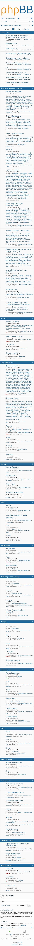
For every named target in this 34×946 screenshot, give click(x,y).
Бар (24, 832)
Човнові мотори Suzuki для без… (25, 743)
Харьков (19, 429)
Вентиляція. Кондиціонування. (20, 173)
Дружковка (9, 382)
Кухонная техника (22, 235)
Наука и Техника (11, 698)
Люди (8, 437)
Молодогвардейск (22, 407)
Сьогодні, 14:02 (27, 84)
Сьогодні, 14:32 (27, 69)
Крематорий (10, 885)
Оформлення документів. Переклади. (20, 156)
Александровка (24, 388)
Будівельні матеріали (13, 170)
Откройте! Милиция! (13, 854)
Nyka (7, 422)
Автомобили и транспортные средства (16, 271)
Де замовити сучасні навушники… (25, 244)
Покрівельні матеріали (16, 179)
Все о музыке (20, 638)
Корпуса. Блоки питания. (23, 211)
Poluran (7, 572)
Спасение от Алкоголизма (23, 265)
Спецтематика (6, 670)
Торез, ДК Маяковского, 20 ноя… (25, 479)
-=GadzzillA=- (9, 480)
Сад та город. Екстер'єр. (23, 192)
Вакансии (15, 307)
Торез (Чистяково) (23, 370)
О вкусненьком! (11, 822)
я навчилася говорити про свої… (25, 766)
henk (7, 814)
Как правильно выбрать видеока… (25, 585)
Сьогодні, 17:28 (25, 45)
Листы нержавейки (21, 198)
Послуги (9, 149)
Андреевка (20, 390)
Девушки (19, 676)
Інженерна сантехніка (12, 177)
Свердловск (21, 404)
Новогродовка (24, 385)
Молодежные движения (14, 492)
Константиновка (24, 378)
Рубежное (23, 403)
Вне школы (15, 508)
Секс (7, 771)
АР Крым (18, 430)
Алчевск (17, 403)
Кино (7, 625)
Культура (4, 622)
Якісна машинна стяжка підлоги (25, 711)
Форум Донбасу (10, 18)
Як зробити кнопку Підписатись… (25, 693)
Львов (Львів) (26, 429)
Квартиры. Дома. (17, 292)
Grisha (7, 596)
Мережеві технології (17, 593)
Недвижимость (11, 289)
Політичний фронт (12, 322)
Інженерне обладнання (26, 176)
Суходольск (10, 410)
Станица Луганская (25, 410)
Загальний (4, 318)
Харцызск (25, 373)
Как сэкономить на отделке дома (17, 82)
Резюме (21, 307)
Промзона (9, 454)
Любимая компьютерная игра (24, 605)
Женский (9, 817)
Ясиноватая (29, 379)
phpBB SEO (20, 942)
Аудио (8, 681)
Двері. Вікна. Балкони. (17, 174)
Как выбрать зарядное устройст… (25, 812)
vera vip (7, 245)
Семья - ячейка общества (15, 792)
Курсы (26, 307)
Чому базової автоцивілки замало (17, 63)
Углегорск (17, 385)
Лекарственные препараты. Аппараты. (21, 256)
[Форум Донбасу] (17, 8)
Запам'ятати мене (21, 905)
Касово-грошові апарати (24, 140)
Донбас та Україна (7, 363)
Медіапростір (5, 545)
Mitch (7, 678)
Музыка (8, 635)
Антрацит (14, 407)
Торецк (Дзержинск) (18, 382)
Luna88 (7, 166)
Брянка (14, 404)
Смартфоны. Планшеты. (26, 220)
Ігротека (9, 600)
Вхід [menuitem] (28, 18)
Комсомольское (15, 388)
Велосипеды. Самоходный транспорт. (20, 279)
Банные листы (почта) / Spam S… (25, 871)
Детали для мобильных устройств (25, 225)
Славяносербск (25, 417)
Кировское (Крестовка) (18, 379)
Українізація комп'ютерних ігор (19, 603)
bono (7, 713)
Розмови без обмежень (14, 784)
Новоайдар (16, 419)
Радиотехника (15, 751)
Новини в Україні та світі (15, 336)
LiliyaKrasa (8, 736)
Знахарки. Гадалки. (17, 254)
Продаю (15, 96)
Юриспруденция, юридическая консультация (17, 844)
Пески (26, 390)
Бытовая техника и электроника (17, 230)
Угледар (9, 378)
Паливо (18, 125)
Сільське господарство (22, 126)
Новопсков (17, 417)
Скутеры (15, 720)
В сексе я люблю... (21, 774)
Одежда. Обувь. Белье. (24, 260)
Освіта (3, 502)
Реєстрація (10, 895)
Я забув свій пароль (5, 905)
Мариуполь (14, 370)
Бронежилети (20, 834)
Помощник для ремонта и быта (16, 58)
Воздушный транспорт (19, 282)
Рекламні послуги (22, 160)
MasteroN (8, 332)
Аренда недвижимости (19, 294)
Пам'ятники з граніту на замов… (25, 164)
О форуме (9, 868)
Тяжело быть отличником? (23, 530)
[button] (10, 29)
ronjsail (7, 648)
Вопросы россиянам (22, 348)
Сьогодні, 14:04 (27, 79)
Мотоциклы (21, 720)
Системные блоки (26, 219)
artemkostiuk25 (9, 522)
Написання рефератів (22, 157)
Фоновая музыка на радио (23, 560)
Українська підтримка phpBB (25, 938)
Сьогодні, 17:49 (27, 39)
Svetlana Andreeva (10, 226)
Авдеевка (27, 375)
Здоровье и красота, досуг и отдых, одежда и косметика (18, 250)
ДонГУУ (15, 529)
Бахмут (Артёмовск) (19, 372)
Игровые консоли (24, 210)
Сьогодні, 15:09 (27, 54)
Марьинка (15, 384)
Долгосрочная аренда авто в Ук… (25, 721)
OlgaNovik (8, 497)
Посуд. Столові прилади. (19, 100)
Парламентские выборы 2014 (17, 326)
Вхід (6, 21)
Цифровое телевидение (23, 570)
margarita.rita (9, 146)
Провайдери (18, 122)
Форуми (19, 18)
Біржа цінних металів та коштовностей (22, 137)
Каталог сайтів (20, 121)
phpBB (11, 934)
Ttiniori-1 (8, 488)
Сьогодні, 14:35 (27, 64)
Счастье (29, 409)
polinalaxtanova (9, 797)
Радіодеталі (9, 106)
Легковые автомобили (18, 275)
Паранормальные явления (18, 701)
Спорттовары (24, 257)
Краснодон (16, 406)
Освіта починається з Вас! (23, 510)
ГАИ (14, 857)
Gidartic (7, 472)
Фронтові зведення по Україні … (25, 339)
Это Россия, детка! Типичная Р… (25, 331)
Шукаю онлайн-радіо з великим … (25, 684)
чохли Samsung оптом (22, 615)
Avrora (7, 285)
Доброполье (28, 382)
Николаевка (22, 384)
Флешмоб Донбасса (13, 467)
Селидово (30, 376)
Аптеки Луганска (21, 421)
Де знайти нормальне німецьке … (25, 111)
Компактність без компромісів (16, 73)
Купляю (20, 96)
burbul (7, 665)
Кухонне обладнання (21, 102)
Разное (8, 536)
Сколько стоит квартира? (23, 297)
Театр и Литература (13, 660)
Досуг (3, 728)
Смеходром (10, 652)
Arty (13, 936)
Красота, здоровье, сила (15, 801)
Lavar (7, 754)
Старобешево (16, 391)
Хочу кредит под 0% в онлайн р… (25, 312)
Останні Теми (5, 32)
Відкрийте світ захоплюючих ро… (25, 663)
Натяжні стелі (27, 182)
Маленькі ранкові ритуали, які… (25, 440)
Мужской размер (12, 829)
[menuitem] (32, 25)
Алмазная (27, 416)
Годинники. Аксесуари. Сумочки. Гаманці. (22, 105)
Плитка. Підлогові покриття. (25, 186)
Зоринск (21, 416)
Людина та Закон (7, 840)
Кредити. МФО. (27, 141)
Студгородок (10, 484)
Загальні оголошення (14, 91)
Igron (7, 776)
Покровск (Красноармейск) (19, 376)
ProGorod (14, 568)
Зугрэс (20, 373)
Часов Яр (29, 391)
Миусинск (16, 410)
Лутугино (23, 409)
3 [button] (17, 29)
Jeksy (7, 606)
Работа (8, 809)
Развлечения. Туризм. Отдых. (19, 259)
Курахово (29, 384)
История (9, 446)
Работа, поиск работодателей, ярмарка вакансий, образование (18, 303)
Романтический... (7, 759)
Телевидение (10, 548)
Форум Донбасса (6, 865)
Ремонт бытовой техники (23, 241)
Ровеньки (28, 404)
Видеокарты (16, 209)
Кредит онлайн (20, 144)
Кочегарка (9, 877)
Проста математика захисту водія (17, 77)
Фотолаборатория (12, 673)
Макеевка (28, 369)
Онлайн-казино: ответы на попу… (25, 795)
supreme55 (23, 925)
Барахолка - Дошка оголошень (11, 88)
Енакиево (21, 375)
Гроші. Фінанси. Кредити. (15, 133)
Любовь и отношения (14, 763)
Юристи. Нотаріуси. (18, 163)
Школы (8, 505)
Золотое (24, 414)
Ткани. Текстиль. (21, 263)
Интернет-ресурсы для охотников (25, 734)
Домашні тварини (19, 99)
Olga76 (7, 586)
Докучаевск (15, 378)
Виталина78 (8, 850)
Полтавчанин (9, 459)
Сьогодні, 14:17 (27, 74)
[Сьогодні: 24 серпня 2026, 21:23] (29, 25)
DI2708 (7, 442)
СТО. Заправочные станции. (19, 281)
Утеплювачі (21, 194)
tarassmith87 (20, 39)
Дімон (7, 450)
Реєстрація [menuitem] (32, 18)
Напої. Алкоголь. (17, 103)
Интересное (20, 495)
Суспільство (10, 344)
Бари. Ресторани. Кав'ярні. (19, 119)
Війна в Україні (16, 325)
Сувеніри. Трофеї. (18, 106)
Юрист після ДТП (11, 48)
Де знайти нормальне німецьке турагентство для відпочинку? (17, 36)
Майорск (28, 387)
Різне (27, 197)
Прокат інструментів (12, 188)
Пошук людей (25, 108)
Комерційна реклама (13, 116)
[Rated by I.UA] (13, 932)
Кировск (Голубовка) (25, 406)
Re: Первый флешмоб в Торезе (25, 470)
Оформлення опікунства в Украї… (25, 848)
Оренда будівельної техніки (19, 185)
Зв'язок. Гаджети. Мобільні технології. (15, 611)
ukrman (7, 631)
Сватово (28, 411)
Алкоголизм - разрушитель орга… (25, 804)
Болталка (30, 821)
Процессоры (17, 219)
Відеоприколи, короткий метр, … (25, 655)
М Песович (8, 860)
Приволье (15, 416)
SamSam (8, 890)
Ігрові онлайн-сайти (24, 138)
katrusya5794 (9, 511)
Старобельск (16, 409)
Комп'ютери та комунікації (10, 577)
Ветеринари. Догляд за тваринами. (21, 153)
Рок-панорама (11, 475)
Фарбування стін (11, 43)
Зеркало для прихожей (22, 128)
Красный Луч (10, 403)
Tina (7, 130)
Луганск (15, 401)
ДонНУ (20, 529)
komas (18, 45)
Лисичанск (29, 401)
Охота (8, 731)
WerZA (7, 835)
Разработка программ (12, 222)
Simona (7, 266)
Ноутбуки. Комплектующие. (19, 216)
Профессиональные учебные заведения (16, 516)
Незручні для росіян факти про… (25, 787)
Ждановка (9, 381)
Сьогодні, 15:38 (27, 49)
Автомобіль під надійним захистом (18, 53)
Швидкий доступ (3, 18)
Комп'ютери (10, 580)
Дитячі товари (17, 97)
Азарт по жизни (21, 753)
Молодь (4, 464)
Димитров (14, 375)
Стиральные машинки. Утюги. (18, 238)
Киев (14, 429)
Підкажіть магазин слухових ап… (25, 703)
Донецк (14, 369)
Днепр (12, 430)
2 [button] (15, 29)
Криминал (19, 857)
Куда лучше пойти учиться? (24, 520)
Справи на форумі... (13, 353)
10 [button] (26, 29)
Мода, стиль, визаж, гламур (19, 821)
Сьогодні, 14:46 (27, 59)
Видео (8, 690)
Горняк (23, 391)
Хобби (8, 748)
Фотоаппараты (26, 239)
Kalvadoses (19, 49)
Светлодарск (10, 385)
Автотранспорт (11, 717)
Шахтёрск (14, 373)
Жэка (7, 744)
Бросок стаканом (21, 859)
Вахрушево (16, 411)
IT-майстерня (15, 583)
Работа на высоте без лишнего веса (18, 68)
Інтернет (9, 590)
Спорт (8, 643)
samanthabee (9, 805)
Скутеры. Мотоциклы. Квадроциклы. (21, 276)
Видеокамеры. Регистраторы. (20, 233)
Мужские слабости (17, 832)
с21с (7, 694)
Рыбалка (9, 740)
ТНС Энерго (20, 880)
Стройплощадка (11, 708)
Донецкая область (12, 366)
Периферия (20, 217)
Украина (9, 426)
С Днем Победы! (21, 356)
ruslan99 (8, 686)
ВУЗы (8, 525)
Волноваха (16, 381)
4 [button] (19, 29)
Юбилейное (22, 413)
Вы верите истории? (22, 449)
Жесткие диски (24, 209)
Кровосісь (8, 349)
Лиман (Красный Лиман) (26, 381)
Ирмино (19, 414)
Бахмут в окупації (21, 393)
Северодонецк (21, 401)
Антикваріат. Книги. (16, 108)
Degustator (8, 704)
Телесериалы (15, 628)
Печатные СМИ (11, 565)
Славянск (28, 372)
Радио (8, 557)
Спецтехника (30, 282)
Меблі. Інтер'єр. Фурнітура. (19, 180)
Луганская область (12, 398)
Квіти (28, 263)
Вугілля (24, 125)
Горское (22, 411)
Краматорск (21, 369)
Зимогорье (15, 413)
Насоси (19, 539)
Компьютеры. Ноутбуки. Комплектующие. (14, 204)
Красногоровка (20, 387)
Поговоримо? (5, 781)
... (1, 21)
